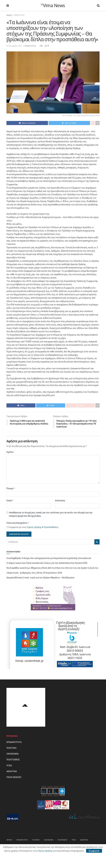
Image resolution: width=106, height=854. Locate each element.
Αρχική (9, 15)
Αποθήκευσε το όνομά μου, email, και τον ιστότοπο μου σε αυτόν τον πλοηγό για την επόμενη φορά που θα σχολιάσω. (50, 514)
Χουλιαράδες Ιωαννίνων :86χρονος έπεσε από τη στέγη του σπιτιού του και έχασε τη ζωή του (52, 567)
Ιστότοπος (60, 500)
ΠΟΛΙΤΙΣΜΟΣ (13, 759)
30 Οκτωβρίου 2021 (14, 46)
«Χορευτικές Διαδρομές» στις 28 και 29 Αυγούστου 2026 (34, 572)
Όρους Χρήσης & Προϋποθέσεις (42, 527)
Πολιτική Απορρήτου (17, 522)
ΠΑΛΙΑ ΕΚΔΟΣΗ (13, 777)
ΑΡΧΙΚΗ (9, 840)
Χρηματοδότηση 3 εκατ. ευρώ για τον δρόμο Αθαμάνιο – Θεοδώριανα (40, 577)
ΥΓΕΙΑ (9, 765)
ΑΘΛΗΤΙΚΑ (11, 771)
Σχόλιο (10, 452)
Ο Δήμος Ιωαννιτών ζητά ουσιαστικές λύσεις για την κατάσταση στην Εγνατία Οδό (46, 562)
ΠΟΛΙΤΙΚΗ (11, 748)
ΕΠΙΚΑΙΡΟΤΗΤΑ (19, 15)
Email (9, 500)
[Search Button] (97, 541)
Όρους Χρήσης (45, 850)
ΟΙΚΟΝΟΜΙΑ (12, 753)
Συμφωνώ (94, 850)
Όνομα (10, 488)
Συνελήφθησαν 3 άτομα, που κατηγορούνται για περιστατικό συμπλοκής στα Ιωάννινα (48, 558)
